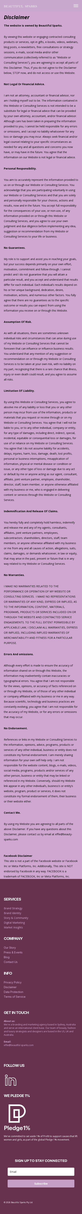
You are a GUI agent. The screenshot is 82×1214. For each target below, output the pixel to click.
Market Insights (13, 927)
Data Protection (13, 991)
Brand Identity (12, 913)
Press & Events (13, 952)
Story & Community (16, 918)
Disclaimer (10, 987)
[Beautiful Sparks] (20, 6)
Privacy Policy (13, 982)
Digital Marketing (15, 922)
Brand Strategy (13, 908)
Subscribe (41, 1183)
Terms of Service (15, 996)
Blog (7, 957)
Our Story (10, 947)
